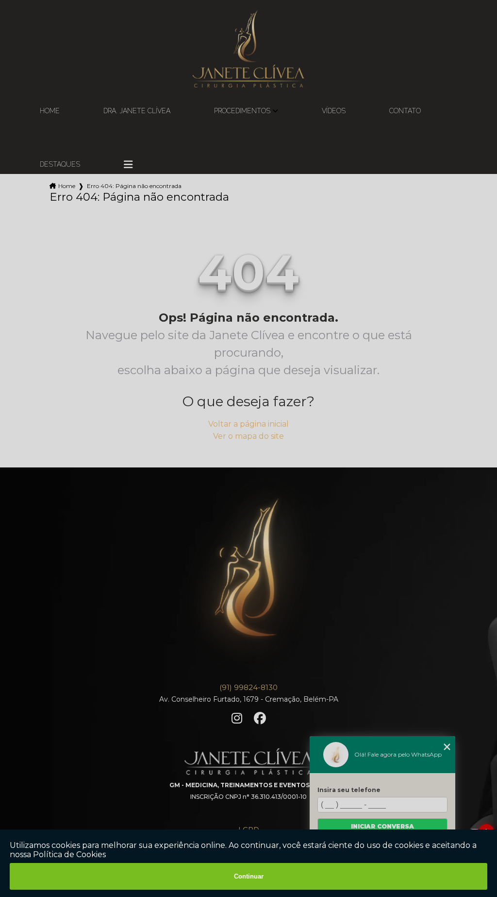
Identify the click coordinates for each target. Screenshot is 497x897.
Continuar (249, 876)
